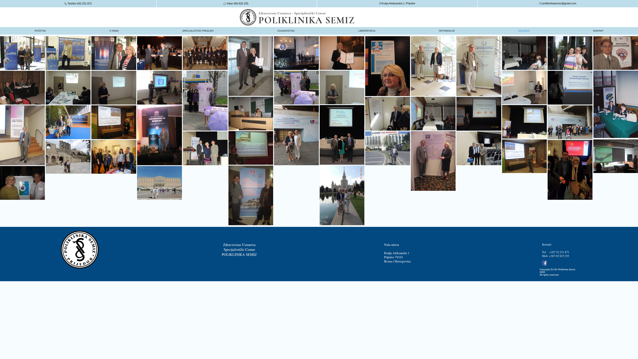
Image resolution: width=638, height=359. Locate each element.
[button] (198, 30)
